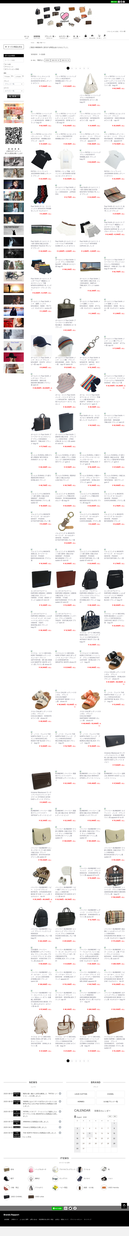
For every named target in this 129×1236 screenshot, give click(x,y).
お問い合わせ (33, 1219)
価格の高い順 (55, 60)
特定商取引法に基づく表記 (46, 1219)
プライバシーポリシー (76, 1219)
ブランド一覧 (49, 37)
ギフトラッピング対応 (12, 69)
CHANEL (110, 1094)
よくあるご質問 (24, 1219)
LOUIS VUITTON (81, 1094)
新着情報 (37, 37)
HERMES (81, 1102)
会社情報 (6, 1219)
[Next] (88, 68)
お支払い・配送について (61, 1219)
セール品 (8, 64)
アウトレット (9, 66)
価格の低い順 (65, 60)
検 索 (14, 96)
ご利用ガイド (14, 1219)
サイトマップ (87, 1219)
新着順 (47, 60)
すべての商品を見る (15, 47)
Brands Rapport (11, 1215)
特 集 (76, 37)
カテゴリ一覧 (64, 37)
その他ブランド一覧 (110, 1102)
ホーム (26, 37)
